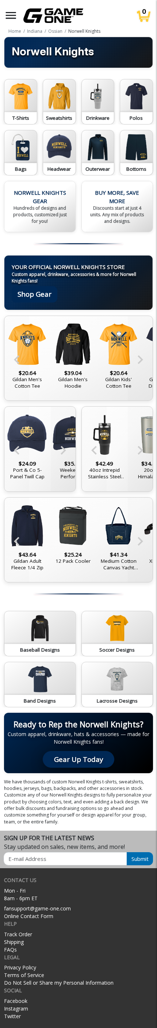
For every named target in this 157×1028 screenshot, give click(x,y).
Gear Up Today (78, 759)
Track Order (18, 934)
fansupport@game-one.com (37, 908)
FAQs (10, 949)
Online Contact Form (28, 916)
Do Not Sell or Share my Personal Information (59, 982)
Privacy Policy (20, 967)
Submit (140, 858)
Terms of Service (24, 975)
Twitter (12, 1016)
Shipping (14, 941)
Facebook (15, 1000)
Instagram (16, 1008)
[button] (11, 15)
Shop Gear (34, 293)
